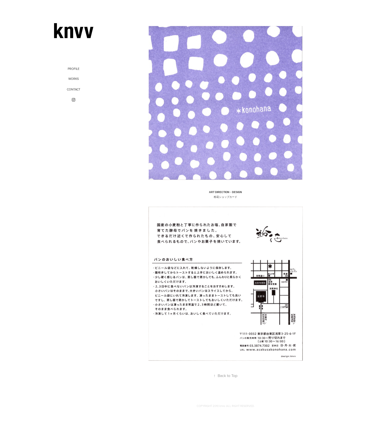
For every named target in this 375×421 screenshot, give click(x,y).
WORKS (73, 79)
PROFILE (73, 69)
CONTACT (73, 89)
